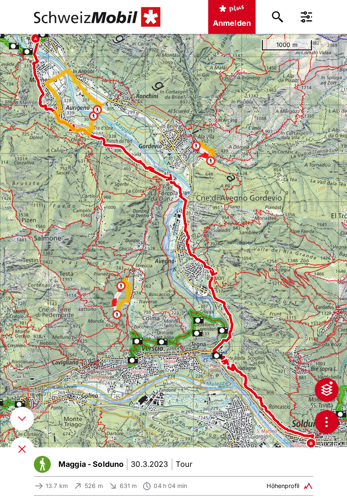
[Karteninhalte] (327, 390)
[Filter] (306, 17)
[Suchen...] (277, 17)
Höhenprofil (283, 485)
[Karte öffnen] (22, 449)
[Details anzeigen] (22, 418)
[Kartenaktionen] (327, 422)
